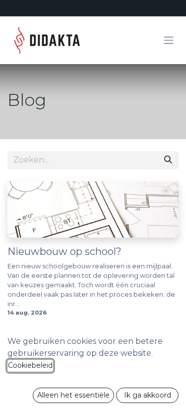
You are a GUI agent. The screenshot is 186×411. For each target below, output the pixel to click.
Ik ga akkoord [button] (147, 395)
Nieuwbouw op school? (64, 251)
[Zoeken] (168, 160)
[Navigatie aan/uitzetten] (169, 40)
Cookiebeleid (30, 365)
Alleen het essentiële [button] (73, 395)
